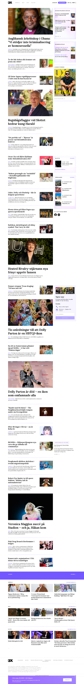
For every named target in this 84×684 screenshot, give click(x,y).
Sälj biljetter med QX (60, 169)
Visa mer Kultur (71, 629)
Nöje (23, 2)
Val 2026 (33, 2)
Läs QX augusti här (58, 98)
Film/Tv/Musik (58, 23)
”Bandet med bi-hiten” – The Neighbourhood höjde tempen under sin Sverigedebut (62, 29)
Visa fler (57, 36)
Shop (28, 2)
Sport (56, 16)
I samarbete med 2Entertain (61, 47)
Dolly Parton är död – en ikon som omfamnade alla (62, 21)
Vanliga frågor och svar (36, 660)
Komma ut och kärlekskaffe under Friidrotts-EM (62, 14)
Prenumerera (62, 2)
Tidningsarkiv (47, 660)
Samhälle (17, 2)
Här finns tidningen (57, 660)
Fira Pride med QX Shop (61, 56)
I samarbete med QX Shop (61, 55)
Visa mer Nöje (72, 606)
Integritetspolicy (68, 660)
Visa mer (72, 158)
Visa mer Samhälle (70, 582)
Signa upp (67, 679)
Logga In (54, 2)
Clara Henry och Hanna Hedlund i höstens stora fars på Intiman (62, 50)
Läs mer (56, 454)
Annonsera (20, 660)
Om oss (26, 660)
